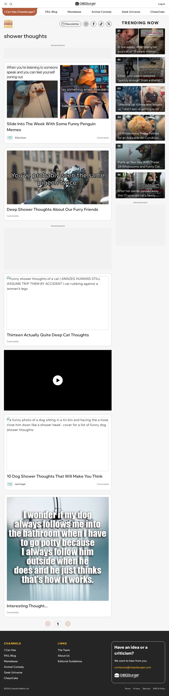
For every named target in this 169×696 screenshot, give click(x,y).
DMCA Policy (159, 688)
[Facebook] (93, 24)
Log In (161, 3)
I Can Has (10, 650)
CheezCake (11, 678)
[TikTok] (101, 24)
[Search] (11, 4)
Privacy (136, 688)
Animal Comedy (14, 666)
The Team (64, 650)
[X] (109, 24)
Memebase (11, 661)
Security (146, 688)
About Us (63, 655)
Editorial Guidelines (70, 661)
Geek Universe (13, 672)
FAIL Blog (10, 655)
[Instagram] (86, 24)
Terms (128, 688)
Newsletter (72, 24)
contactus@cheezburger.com (132, 667)
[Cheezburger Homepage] (85, 4)
